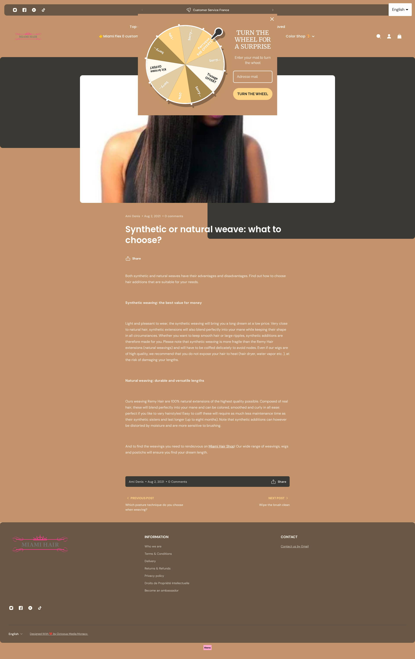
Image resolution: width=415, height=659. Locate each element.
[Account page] (389, 36)
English (14, 634)
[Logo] (28, 36)
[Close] (272, 19)
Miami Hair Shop (221, 446)
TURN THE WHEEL (252, 94)
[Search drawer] (379, 36)
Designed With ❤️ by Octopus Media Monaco (59, 634)
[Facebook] (24, 10)
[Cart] (399, 36)
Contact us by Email (295, 546)
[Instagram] (15, 10)
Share (136, 258)
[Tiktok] (43, 10)
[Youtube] (34, 10)
